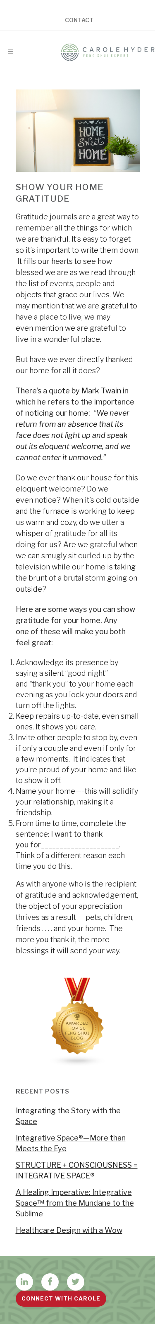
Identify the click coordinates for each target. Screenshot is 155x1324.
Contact (79, 20)
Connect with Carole (60, 1298)
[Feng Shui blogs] (77, 1064)
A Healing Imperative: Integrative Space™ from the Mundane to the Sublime (75, 1203)
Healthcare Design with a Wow (69, 1230)
